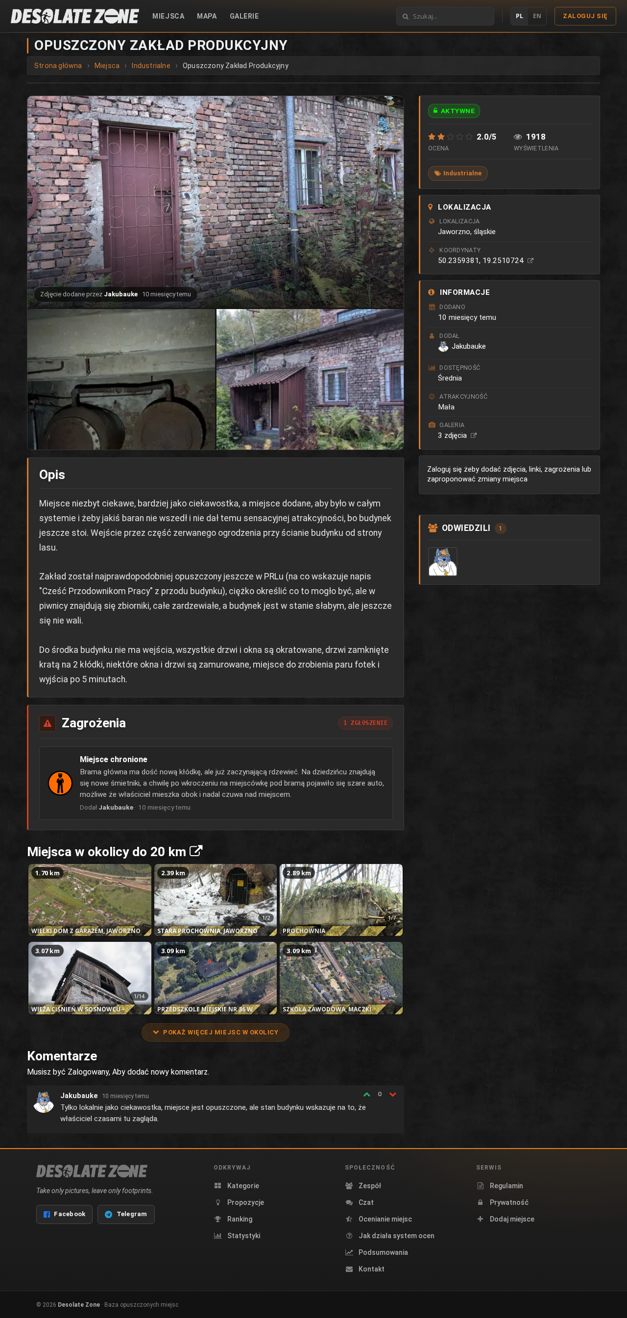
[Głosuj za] (366, 1094)
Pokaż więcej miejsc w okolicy (220, 1032)
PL (519, 16)
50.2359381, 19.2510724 (482, 260)
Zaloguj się (585, 16)
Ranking (239, 1219)
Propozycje (245, 1202)
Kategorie (243, 1186)
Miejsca (168, 16)
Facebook (69, 1214)
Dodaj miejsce (512, 1219)
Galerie (244, 16)
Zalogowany (88, 1072)
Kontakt (372, 1269)
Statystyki (243, 1236)
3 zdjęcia (453, 435)
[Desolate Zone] (91, 1171)
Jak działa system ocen (396, 1236)
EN (537, 16)
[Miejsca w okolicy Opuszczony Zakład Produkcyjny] (196, 851)
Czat (366, 1202)
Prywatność (509, 1202)
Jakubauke (121, 294)
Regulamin (506, 1186)
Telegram (132, 1214)
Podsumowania (383, 1252)
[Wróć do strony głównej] (75, 16)
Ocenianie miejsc (385, 1219)
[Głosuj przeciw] (392, 1094)
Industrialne (462, 173)
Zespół (370, 1186)
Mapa (207, 16)
